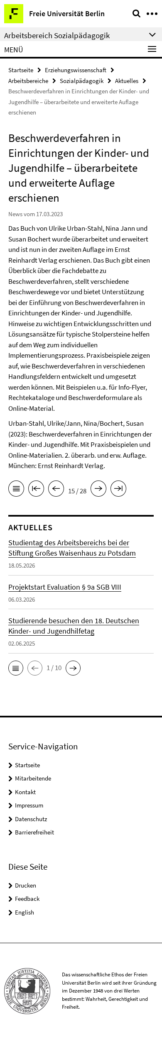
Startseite (20, 70)
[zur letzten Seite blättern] (118, 490)
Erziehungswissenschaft (75, 70)
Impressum (29, 805)
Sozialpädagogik (81, 81)
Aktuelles (126, 81)
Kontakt (25, 792)
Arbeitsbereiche (28, 81)
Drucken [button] (25, 885)
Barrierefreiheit (34, 832)
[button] (15, 668)
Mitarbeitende (33, 778)
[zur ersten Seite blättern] (36, 490)
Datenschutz (31, 819)
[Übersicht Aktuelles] (16, 490)
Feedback (27, 898)
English (24, 912)
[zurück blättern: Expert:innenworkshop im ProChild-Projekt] (56, 490)
